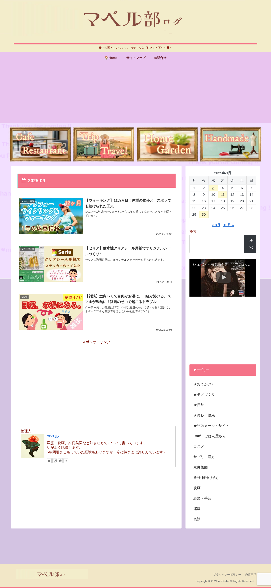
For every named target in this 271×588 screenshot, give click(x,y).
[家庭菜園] (167, 144)
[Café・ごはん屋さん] (40, 144)
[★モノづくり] (230, 144)
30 (204, 214)
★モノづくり (204, 395)
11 (223, 195)
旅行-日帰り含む (206, 478)
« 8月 (216, 225)
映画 (197, 488)
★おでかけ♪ (203, 384)
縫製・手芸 (202, 498)
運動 (197, 509)
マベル (53, 436)
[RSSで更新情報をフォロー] (65, 460)
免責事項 (250, 574)
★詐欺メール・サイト (211, 426)
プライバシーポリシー (227, 574)
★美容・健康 (204, 415)
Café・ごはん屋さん (209, 436)
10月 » (228, 225)
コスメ (198, 447)
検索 (193, 231)
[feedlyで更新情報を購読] (60, 460)
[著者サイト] (49, 460)
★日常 (198, 405)
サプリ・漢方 (204, 457)
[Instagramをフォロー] (54, 460)
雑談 (197, 519)
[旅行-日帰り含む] (104, 144)
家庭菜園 (200, 467)
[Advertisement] (135, 95)
